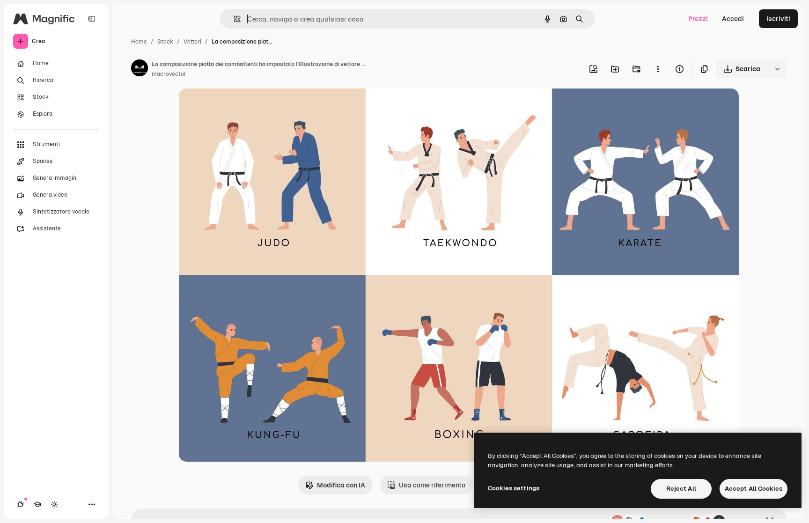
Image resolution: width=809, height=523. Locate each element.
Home (139, 41)
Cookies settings (513, 488)
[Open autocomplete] (233, 18)
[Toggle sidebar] (91, 18)
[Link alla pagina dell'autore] (139, 69)
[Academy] (37, 504)
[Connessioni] (20, 504)
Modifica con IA (341, 485)
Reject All (681, 489)
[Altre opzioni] (657, 68)
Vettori (192, 41)
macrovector (169, 74)
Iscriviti (778, 19)
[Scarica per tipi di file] (777, 68)
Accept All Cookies (753, 489)
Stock (165, 41)
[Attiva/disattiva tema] (54, 504)
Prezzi (698, 19)
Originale (241, 106)
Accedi (733, 19)
